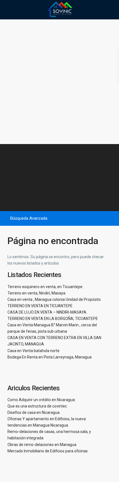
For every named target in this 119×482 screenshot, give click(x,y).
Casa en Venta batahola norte (33, 350)
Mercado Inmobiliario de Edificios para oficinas (47, 451)
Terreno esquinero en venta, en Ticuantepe (44, 286)
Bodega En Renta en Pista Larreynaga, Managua (49, 357)
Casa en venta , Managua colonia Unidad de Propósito (54, 299)
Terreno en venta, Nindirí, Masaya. (36, 293)
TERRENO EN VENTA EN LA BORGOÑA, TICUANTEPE (52, 318)
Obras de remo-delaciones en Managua (41, 444)
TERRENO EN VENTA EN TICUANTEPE (40, 306)
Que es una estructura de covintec (37, 406)
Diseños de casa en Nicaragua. (33, 412)
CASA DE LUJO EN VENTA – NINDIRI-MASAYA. (47, 312)
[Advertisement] (59, 81)
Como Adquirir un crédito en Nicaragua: (41, 400)
